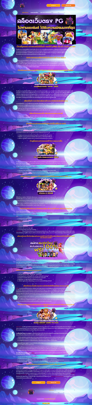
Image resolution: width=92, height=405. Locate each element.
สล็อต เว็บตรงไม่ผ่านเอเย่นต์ (57, 376)
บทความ (61, 12)
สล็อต (60, 262)
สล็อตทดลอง (49, 213)
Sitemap (68, 12)
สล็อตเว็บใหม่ (68, 291)
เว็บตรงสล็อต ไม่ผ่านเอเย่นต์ (49, 399)
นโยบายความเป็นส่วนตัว (45, 12)
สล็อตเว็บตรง (25, 12)
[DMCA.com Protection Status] (46, 403)
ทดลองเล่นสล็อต (34, 12)
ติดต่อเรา (55, 12)
